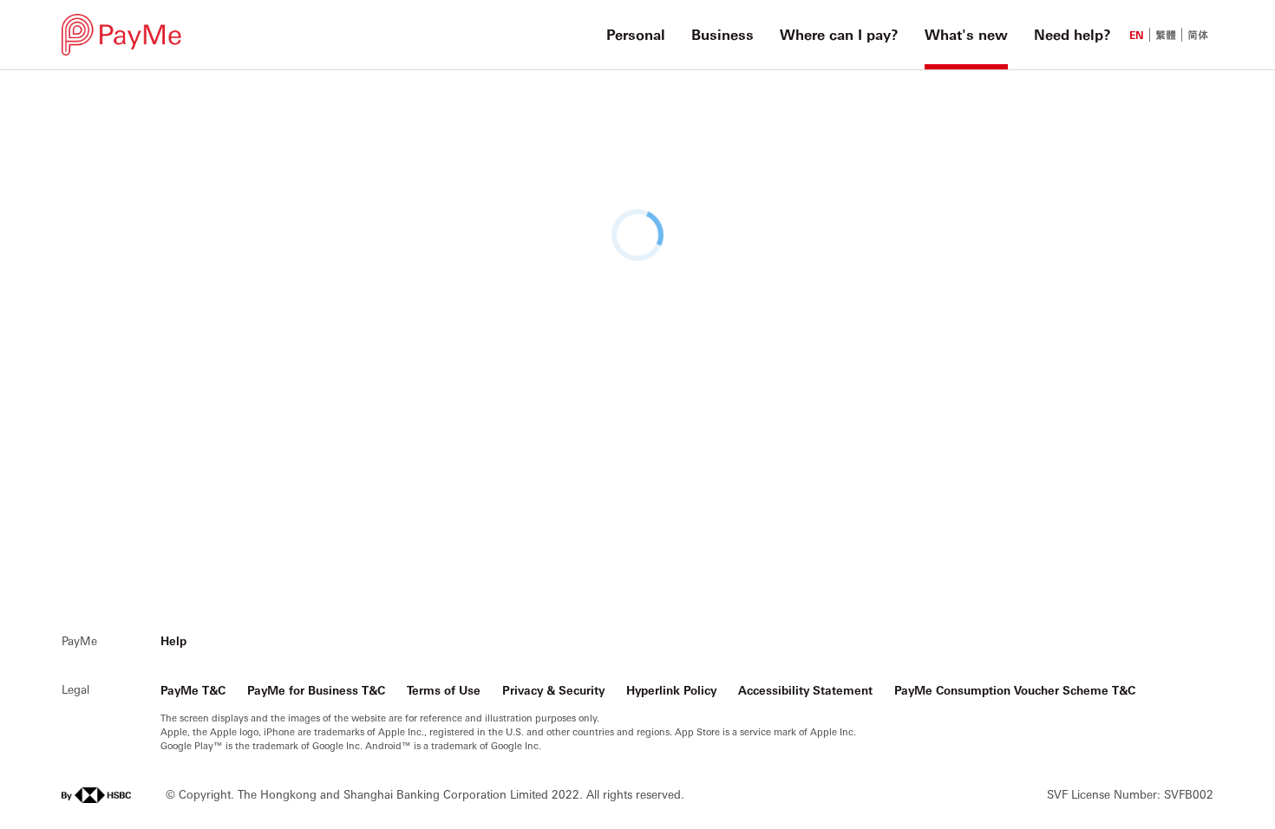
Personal (635, 34)
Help (173, 640)
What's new (966, 34)
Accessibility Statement (805, 689)
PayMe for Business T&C (316, 689)
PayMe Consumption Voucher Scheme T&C (1014, 689)
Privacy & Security (553, 689)
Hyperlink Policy (671, 689)
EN (1136, 35)
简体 (1197, 35)
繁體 (1165, 35)
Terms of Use (444, 689)
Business (722, 34)
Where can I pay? (839, 34)
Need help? (1072, 34)
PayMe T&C (193, 689)
